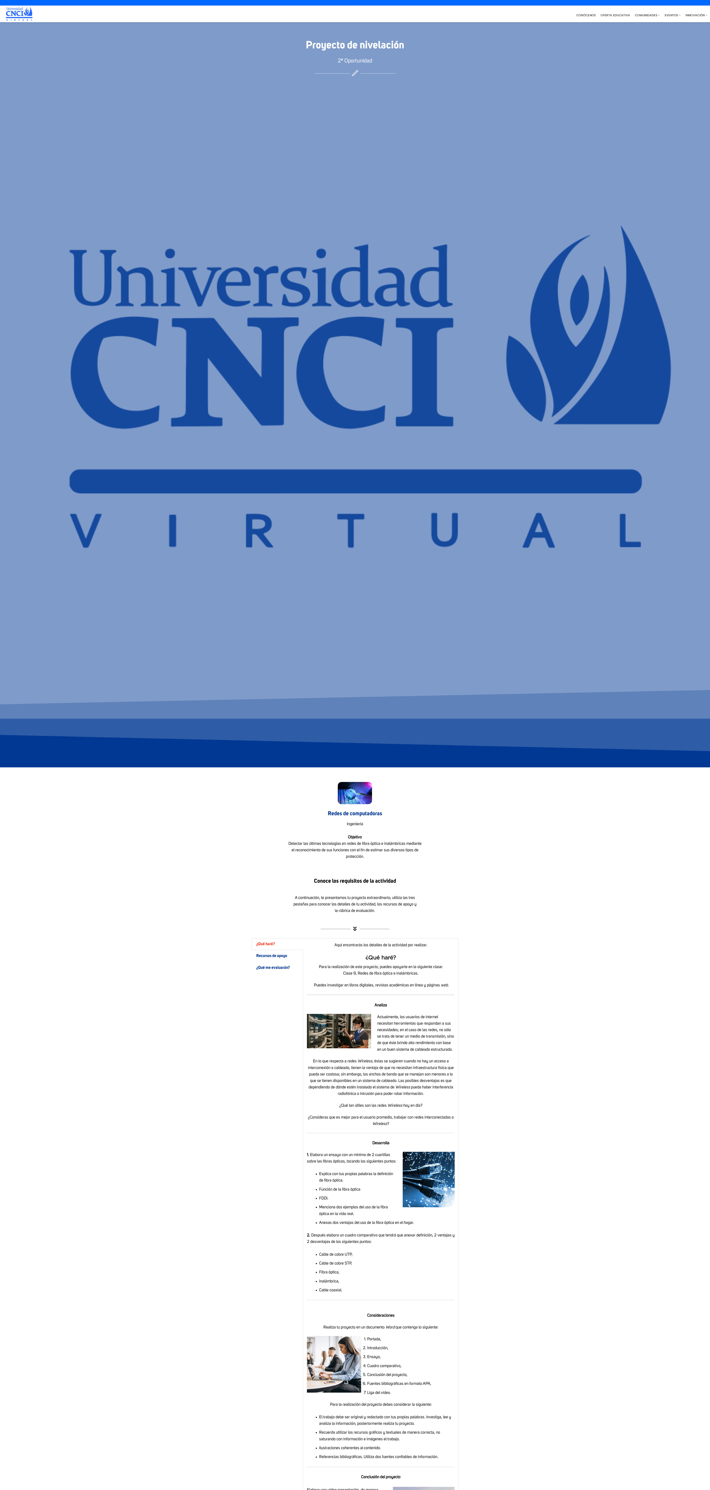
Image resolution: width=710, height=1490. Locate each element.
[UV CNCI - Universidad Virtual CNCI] (19, 14)
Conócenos (586, 15)
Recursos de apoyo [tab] (271, 956)
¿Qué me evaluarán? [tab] (273, 968)
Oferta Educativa (615, 15)
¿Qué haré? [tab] (265, 944)
